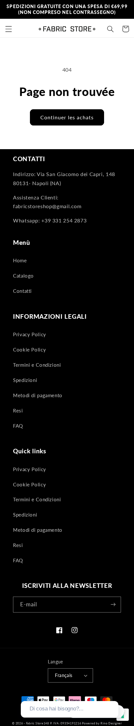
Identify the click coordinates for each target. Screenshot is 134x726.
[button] (8, 28)
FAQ (18, 426)
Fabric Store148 (37, 723)
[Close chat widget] (113, 693)
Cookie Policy (29, 349)
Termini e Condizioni (37, 365)
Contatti (22, 291)
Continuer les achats (67, 117)
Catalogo (23, 276)
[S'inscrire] (113, 605)
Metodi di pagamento (37, 395)
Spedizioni (25, 380)
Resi (18, 410)
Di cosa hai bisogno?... (56, 709)
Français (63, 675)
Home (20, 260)
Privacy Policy (29, 334)
